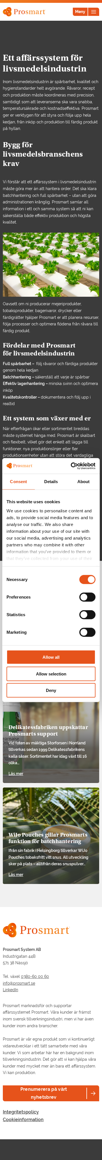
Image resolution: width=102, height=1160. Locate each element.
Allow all (51, 657)
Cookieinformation (23, 1119)
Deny (51, 690)
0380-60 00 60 (35, 976)
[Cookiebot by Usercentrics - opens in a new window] (71, 466)
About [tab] (83, 481)
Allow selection (51, 673)
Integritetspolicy (21, 1112)
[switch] (87, 597)
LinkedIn (10, 990)
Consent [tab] (18, 481)
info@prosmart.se (19, 983)
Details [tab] (51, 481)
